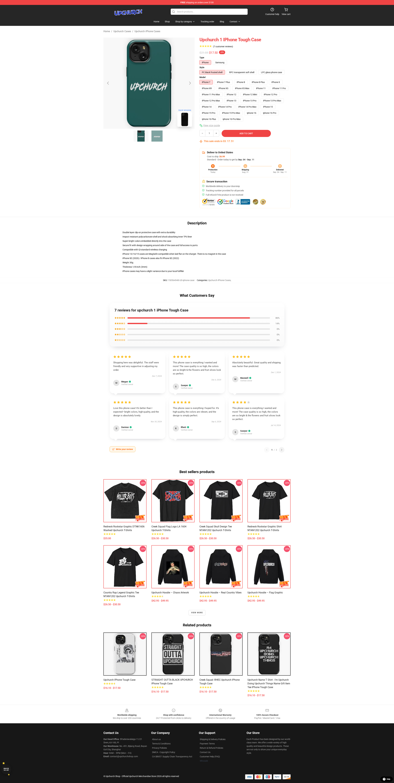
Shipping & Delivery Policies (212, 739)
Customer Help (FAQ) (210, 756)
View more (197, 613)
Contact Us (205, 752)
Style (201, 67)
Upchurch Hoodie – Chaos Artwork (170, 592)
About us (156, 739)
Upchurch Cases (122, 31)
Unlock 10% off (6, 769)
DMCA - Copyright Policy (163, 752)
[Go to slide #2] (157, 136)
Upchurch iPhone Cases (147, 31)
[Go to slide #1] (141, 136)
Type (201, 57)
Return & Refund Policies (211, 748)
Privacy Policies (159, 748)
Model (202, 77)
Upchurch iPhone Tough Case (119, 679)
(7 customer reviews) (223, 46)
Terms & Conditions (161, 743)
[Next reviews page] (281, 450)
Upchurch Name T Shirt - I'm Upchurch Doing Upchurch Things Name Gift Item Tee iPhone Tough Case (268, 683)
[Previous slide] (108, 83)
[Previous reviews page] (266, 450)
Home (106, 31)
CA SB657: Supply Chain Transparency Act (172, 756)
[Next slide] (190, 83)
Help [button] (388, 779)
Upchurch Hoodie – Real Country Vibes (220, 592)
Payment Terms (207, 743)
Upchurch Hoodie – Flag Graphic (265, 592)
